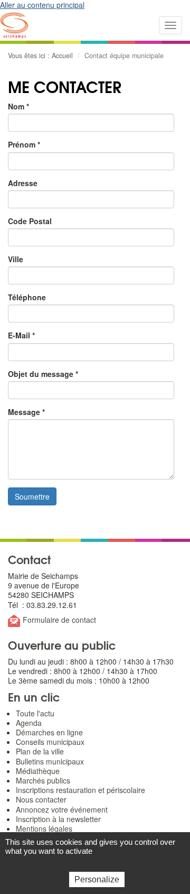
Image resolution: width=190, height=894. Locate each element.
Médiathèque (38, 771)
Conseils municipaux (50, 741)
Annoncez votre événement (62, 809)
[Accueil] (14, 25)
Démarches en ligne (49, 732)
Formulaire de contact (59, 619)
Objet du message (43, 374)
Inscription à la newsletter (58, 819)
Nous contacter (41, 799)
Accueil (62, 55)
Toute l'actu (35, 713)
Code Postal (30, 221)
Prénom (24, 144)
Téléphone (27, 297)
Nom (18, 106)
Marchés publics (43, 780)
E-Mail (21, 335)
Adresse (22, 183)
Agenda (29, 722)
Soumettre (32, 496)
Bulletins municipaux (50, 761)
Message (26, 412)
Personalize (96, 879)
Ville (15, 259)
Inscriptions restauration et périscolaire (80, 790)
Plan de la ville (40, 751)
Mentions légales (44, 828)
